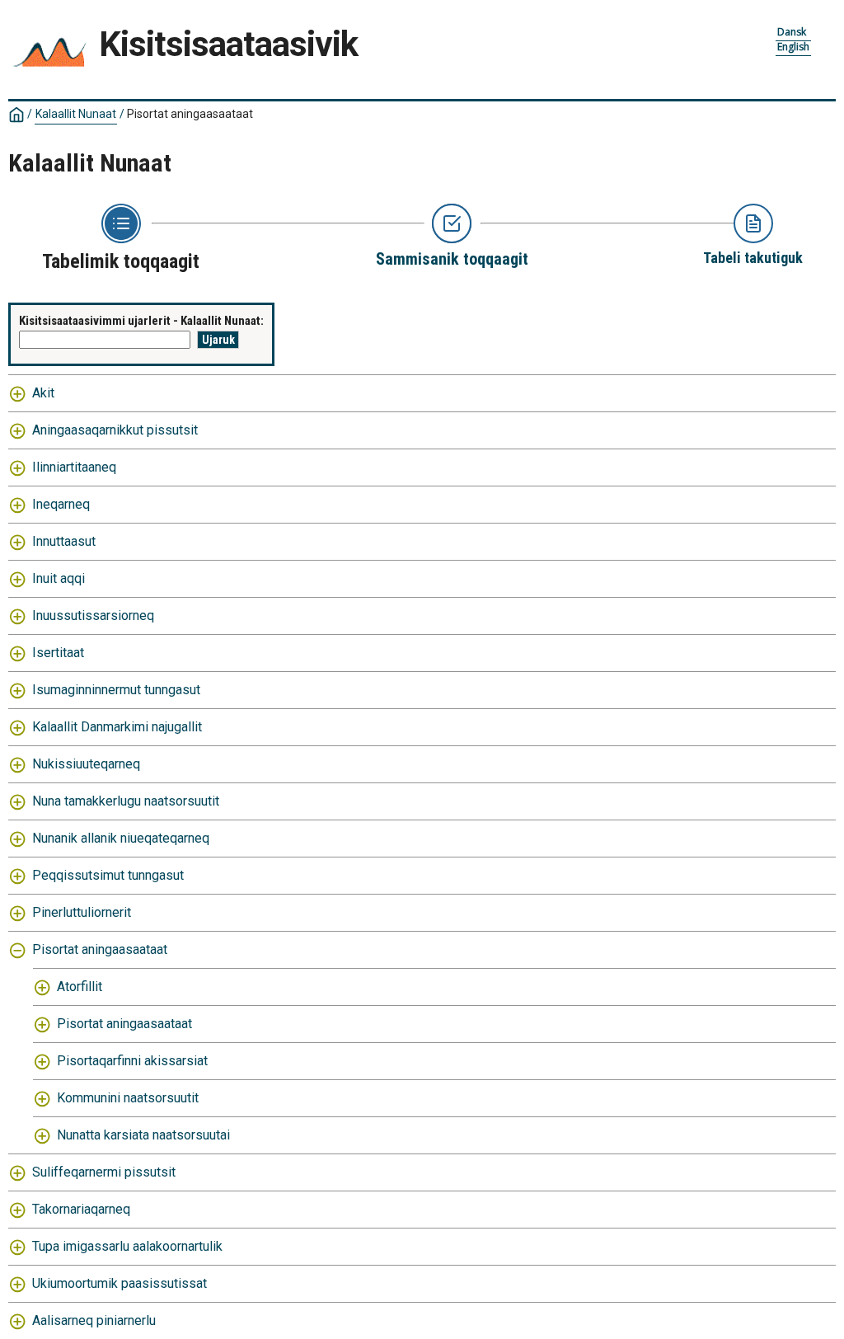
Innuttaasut (64, 541)
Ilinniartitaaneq (74, 467)
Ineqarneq (61, 504)
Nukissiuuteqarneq (86, 764)
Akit (43, 393)
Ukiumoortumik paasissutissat (119, 1283)
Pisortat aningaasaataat (99, 949)
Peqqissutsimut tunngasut (108, 875)
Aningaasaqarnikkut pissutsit (115, 430)
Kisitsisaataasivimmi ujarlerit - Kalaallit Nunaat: (141, 320)
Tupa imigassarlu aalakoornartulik (127, 1246)
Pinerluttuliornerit (81, 912)
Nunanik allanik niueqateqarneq (120, 838)
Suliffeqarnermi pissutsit (104, 1172)
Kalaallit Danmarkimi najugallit (117, 727)
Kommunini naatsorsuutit (128, 1098)
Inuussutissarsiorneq (93, 615)
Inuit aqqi (58, 578)
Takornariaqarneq (81, 1209)
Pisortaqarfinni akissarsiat (132, 1061)
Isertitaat (58, 652)
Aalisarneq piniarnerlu (94, 1320)
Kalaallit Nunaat (75, 113)
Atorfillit (79, 986)
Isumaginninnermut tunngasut (116, 690)
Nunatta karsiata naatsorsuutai (143, 1135)
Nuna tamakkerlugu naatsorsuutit (125, 801)
